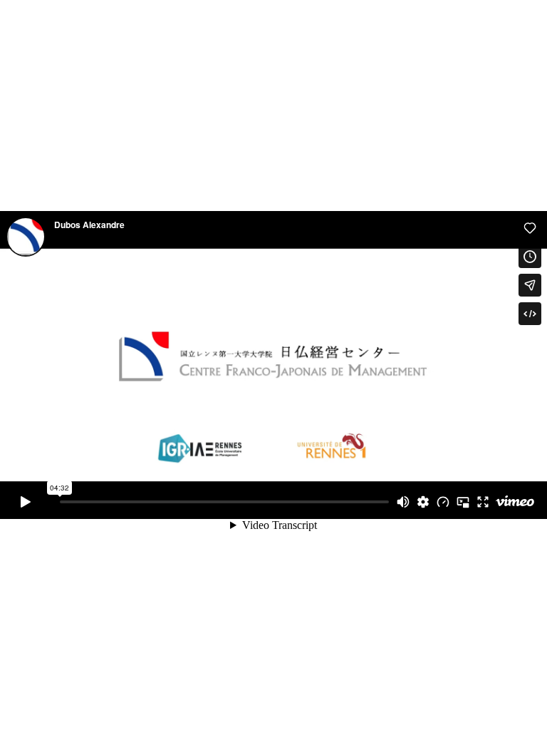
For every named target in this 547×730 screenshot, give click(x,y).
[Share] (530, 285)
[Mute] (403, 501)
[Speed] (443, 501)
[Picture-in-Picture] (463, 501)
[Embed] (530, 313)
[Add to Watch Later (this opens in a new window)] (530, 256)
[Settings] (423, 501)
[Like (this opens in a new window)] (530, 228)
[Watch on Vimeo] (515, 501)
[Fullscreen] (482, 501)
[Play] (26, 501)
